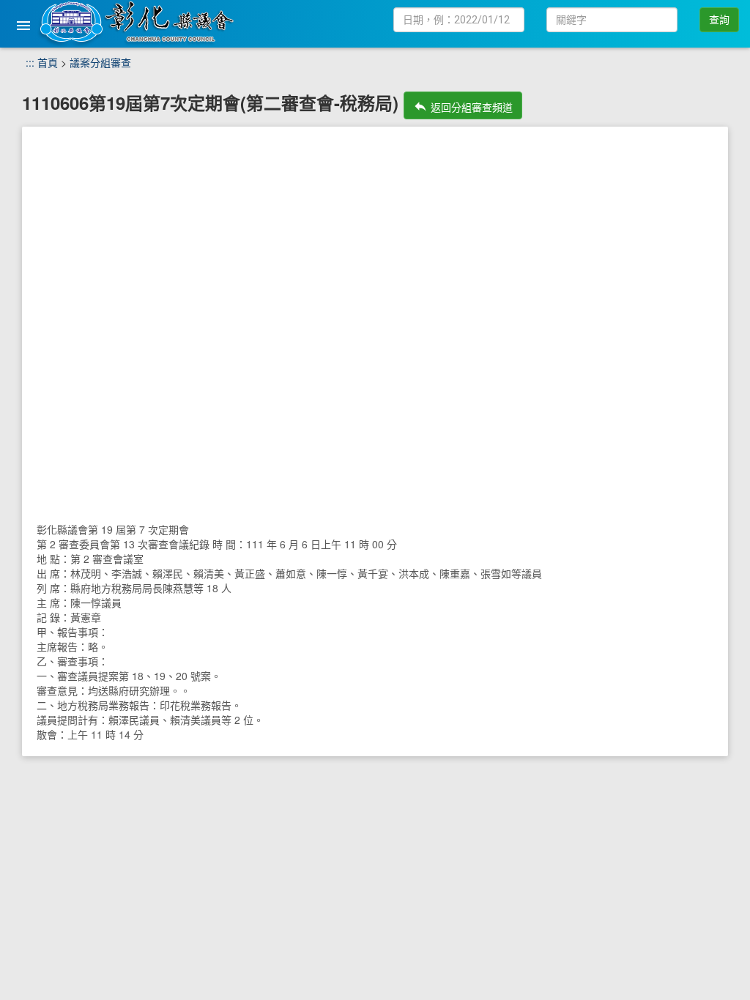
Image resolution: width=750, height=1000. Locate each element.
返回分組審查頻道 (463, 106)
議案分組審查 (100, 62)
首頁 (47, 62)
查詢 (719, 20)
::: (30, 62)
